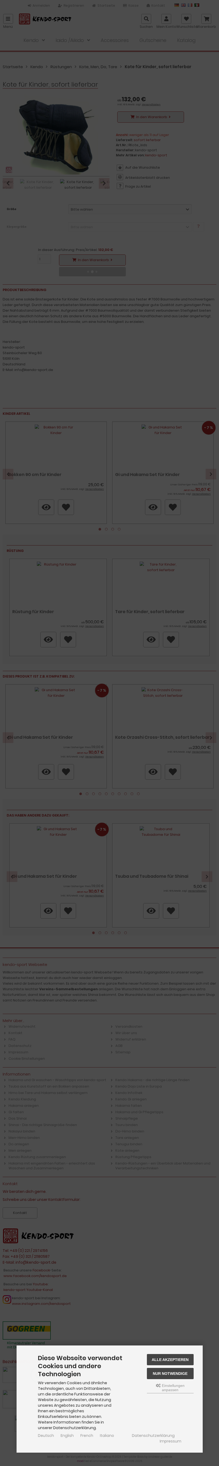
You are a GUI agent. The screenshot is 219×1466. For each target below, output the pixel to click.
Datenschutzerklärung (153, 1435)
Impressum (170, 1441)
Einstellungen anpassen (173, 1387)
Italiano (107, 1435)
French (86, 1435)
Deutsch (46, 1435)
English (67, 1435)
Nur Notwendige (170, 1373)
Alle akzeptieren (170, 1359)
